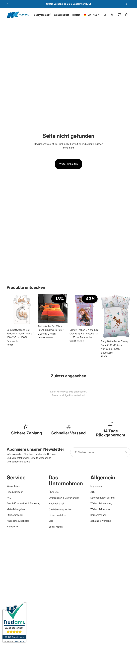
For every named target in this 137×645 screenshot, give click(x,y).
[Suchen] (105, 14)
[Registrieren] (125, 452)
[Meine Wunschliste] (119, 14)
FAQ (9, 497)
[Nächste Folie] (126, 4)
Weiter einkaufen (68, 163)
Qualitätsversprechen (60, 509)
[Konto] (112, 14)
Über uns (53, 491)
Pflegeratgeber (15, 514)
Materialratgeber (16, 509)
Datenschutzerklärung (102, 497)
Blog (51, 520)
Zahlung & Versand (100, 520)
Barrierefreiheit (98, 514)
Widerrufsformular (100, 509)
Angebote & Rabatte (18, 520)
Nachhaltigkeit (56, 503)
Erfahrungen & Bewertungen (64, 497)
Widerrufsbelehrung (101, 503)
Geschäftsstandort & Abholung (23, 503)
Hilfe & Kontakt (15, 491)
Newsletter (13, 526)
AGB (92, 491)
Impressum (96, 486)
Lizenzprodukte (57, 515)
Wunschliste (13, 486)
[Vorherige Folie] (8, 4)
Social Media (56, 526)
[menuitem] (76, 15)
